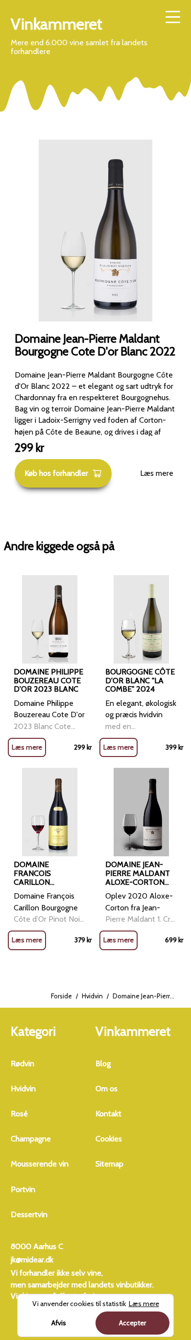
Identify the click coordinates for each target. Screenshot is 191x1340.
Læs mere (156, 473)
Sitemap (109, 1163)
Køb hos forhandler (56, 473)
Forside (61, 996)
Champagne (31, 1138)
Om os (107, 1088)
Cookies (109, 1138)
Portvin (23, 1189)
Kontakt (108, 1113)
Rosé (19, 1113)
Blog (103, 1063)
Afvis (58, 1322)
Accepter (132, 1322)
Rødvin (22, 1063)
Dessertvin (29, 1214)
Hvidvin (92, 996)
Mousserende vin (40, 1163)
